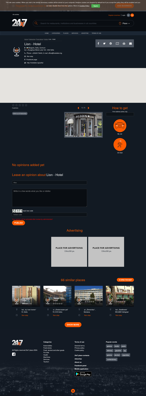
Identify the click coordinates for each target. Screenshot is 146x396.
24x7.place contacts (82, 355)
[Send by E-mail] (130, 43)
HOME (47, 33)
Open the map (126, 280)
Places (65, 33)
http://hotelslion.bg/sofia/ (35, 63)
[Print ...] (124, 43)
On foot (119, 152)
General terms (80, 345)
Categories (32, 39)
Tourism (46, 361)
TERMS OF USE (96, 33)
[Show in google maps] (117, 43)
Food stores (39, 39)
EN (132, 15)
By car (120, 134)
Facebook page (32, 59)
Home (26, 39)
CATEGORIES (56, 33)
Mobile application (81, 369)
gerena (109, 346)
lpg (125, 350)
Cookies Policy (84, 6)
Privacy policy (79, 348)
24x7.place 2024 (31, 350)
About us (78, 362)
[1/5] (13, 105)
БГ (128, 15)
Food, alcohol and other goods (53, 350)
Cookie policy (79, 350)
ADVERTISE (84, 33)
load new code (28, 211)
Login (123, 15)
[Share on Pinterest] (111, 43)
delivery (109, 350)
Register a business (114, 15)
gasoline (118, 350)
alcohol (117, 355)
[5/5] (26, 105)
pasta (123, 346)
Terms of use (79, 342)
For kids (46, 352)
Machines (46, 357)
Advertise (78, 359)
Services (75, 33)
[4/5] (23, 105)
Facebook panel (80, 365)
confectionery (111, 359)
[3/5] (19, 105)
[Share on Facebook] (98, 43)
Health (45, 355)
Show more (73, 324)
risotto (117, 346)
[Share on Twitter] (104, 43)
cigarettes (125, 355)
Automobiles (47, 345)
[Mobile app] (83, 374)
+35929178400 (37, 53)
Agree (96, 6)
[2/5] (16, 105)
